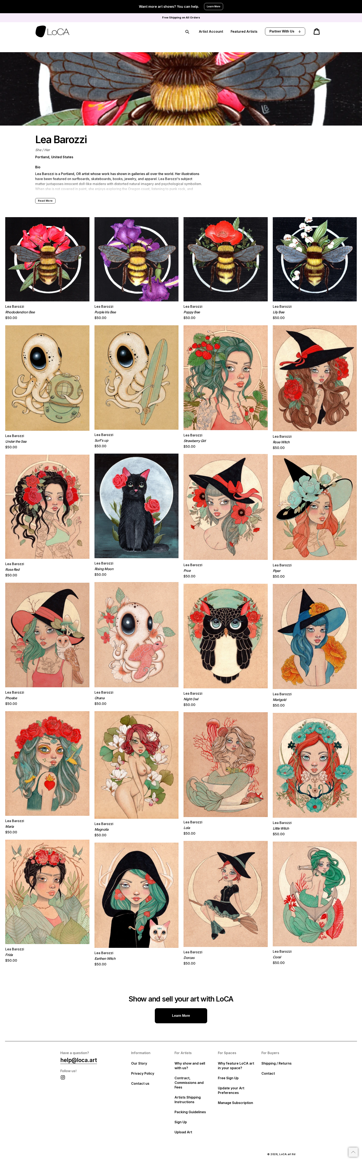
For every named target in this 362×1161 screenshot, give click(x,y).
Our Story (139, 1063)
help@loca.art (78, 1060)
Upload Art (183, 1132)
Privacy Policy (142, 1073)
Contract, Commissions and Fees (189, 1082)
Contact (268, 1073)
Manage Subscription (235, 1103)
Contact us (140, 1083)
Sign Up (181, 1122)
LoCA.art (285, 1154)
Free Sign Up (228, 1078)
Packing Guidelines (190, 1112)
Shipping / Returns (276, 1063)
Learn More (213, 6)
